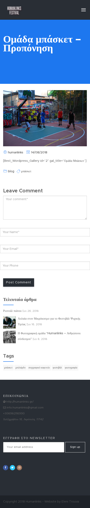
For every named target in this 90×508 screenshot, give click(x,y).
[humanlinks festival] (14, 8)
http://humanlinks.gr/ (19, 401)
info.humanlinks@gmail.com (25, 407)
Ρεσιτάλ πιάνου (12, 311)
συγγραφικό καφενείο (39, 367)
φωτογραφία (71, 367)
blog (11, 171)
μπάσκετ (26, 171)
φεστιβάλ (57, 367)
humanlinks (15, 152)
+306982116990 (14, 413)
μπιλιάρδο (20, 367)
